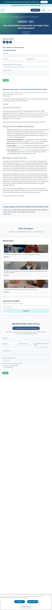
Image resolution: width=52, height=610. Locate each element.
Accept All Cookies (33, 601)
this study (20, 145)
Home (3, 17)
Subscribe (26, 311)
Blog (8, 17)
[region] (26, 602)
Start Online (35, 10)
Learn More (44, 2)
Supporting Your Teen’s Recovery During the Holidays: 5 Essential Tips (20, 289)
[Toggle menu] (49, 10)
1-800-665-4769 (34, 5)
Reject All (19, 601)
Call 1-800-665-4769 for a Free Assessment (27, 328)
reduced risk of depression (38, 113)
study (22, 163)
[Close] (50, 596)
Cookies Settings (26, 606)
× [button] (50, 2)
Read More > (7, 256)
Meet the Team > (6, 96)
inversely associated (34, 141)
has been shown (22, 150)
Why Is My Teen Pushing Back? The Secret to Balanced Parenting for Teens (22, 254)
